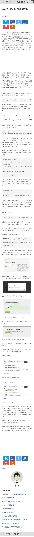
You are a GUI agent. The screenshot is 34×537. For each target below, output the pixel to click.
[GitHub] (18, 485)
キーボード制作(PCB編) (8, 498)
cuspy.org (6, 534)
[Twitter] (15, 485)
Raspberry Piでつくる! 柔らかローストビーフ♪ (14, 519)
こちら (3, 228)
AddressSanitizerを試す (8, 512)
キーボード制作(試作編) (8, 505)
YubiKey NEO (12, 33)
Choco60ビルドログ (7, 508)
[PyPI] (21, 534)
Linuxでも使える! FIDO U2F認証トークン (13, 527)
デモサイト (11, 254)
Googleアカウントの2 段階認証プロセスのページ (16, 349)
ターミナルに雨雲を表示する (9, 516)
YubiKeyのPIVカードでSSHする (10, 523)
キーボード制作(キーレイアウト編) (11, 501)
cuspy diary (6, 2)
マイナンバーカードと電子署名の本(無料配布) (14, 494)
